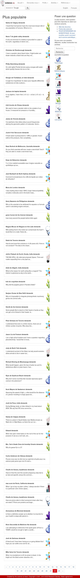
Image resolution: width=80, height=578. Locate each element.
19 (17, 571)
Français (74, 8)
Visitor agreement (66, 577)
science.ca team (22, 577)
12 (48, 567)
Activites (54, 3)
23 (34, 571)
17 (69, 567)
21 (26, 571)
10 (40, 567)
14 (57, 567)
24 (38, 571)
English (65, 8)
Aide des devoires (65, 27)
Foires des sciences (65, 29)
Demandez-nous (32, 3)
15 (61, 567)
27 (51, 571)
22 (30, 571)
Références (65, 3)
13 (52, 567)
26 (46, 571)
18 (73, 567)
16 (65, 567)
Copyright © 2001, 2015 (37, 577)
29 (59, 571)
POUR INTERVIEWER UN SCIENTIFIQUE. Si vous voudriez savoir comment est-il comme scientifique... (67, 34)
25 (42, 571)
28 (55, 571)
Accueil (20, 3)
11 (44, 567)
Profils (44, 3)
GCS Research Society (52, 577)
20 (21, 571)
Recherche (59, 52)
